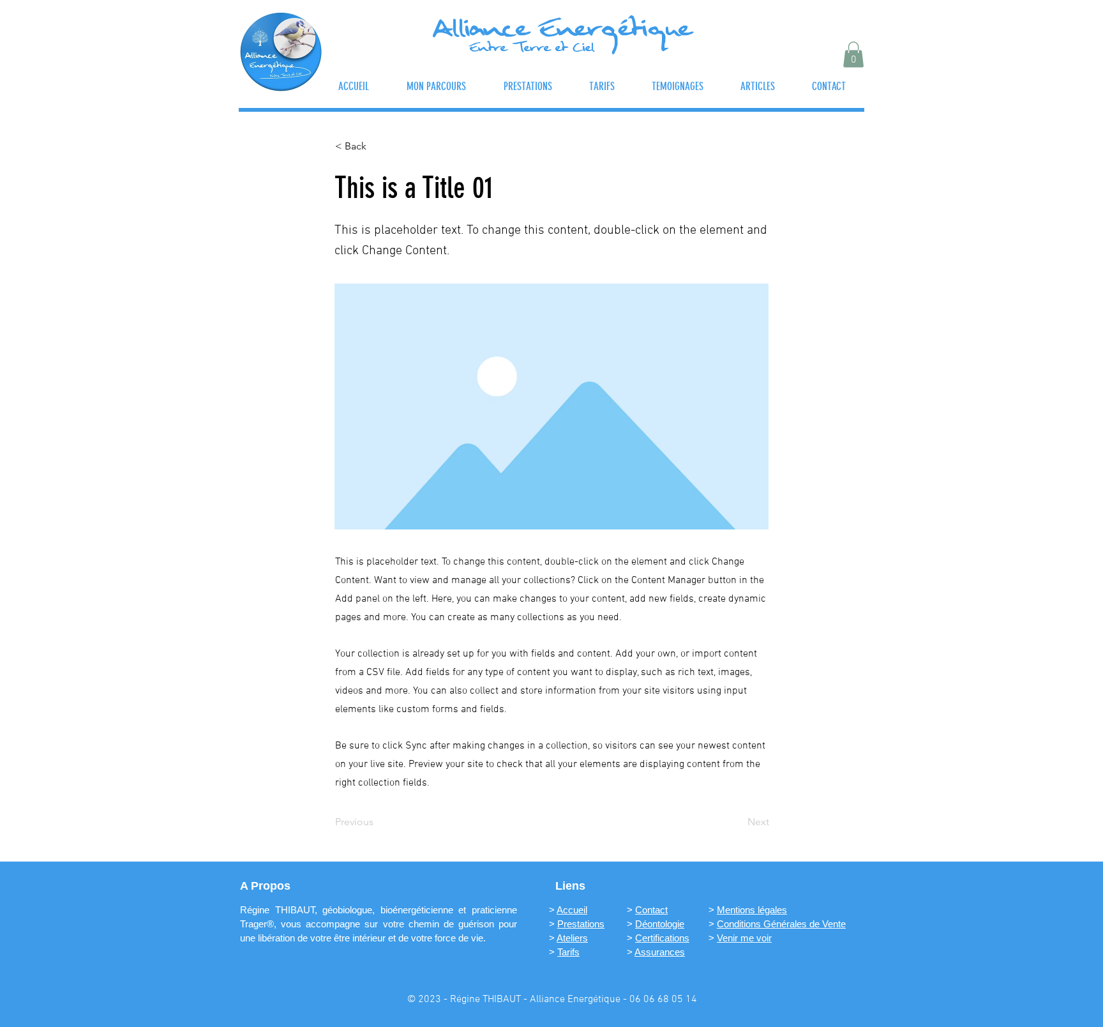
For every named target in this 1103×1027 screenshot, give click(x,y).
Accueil (572, 909)
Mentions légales (752, 909)
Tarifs (568, 952)
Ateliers (572, 937)
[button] (853, 55)
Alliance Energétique (562, 32)
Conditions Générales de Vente (781, 923)
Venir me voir (744, 937)
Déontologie (659, 923)
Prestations (580, 923)
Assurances (659, 952)
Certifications (662, 937)
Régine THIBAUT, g (283, 909)
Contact (651, 909)
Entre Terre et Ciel (531, 49)
